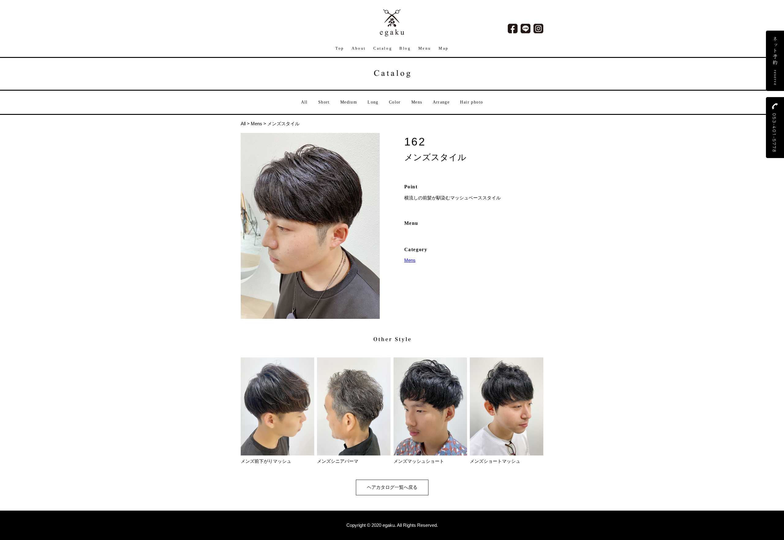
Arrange (441, 102)
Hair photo (471, 102)
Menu (424, 48)
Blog (405, 48)
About (359, 48)
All (304, 102)
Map (444, 48)
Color (395, 102)
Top (339, 48)
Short (324, 102)
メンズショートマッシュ (495, 461)
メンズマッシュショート (419, 461)
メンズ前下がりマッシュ (266, 461)
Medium (348, 102)
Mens (416, 102)
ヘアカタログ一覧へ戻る (392, 487)
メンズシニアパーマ (337, 461)
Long (373, 102)
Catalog (382, 48)
